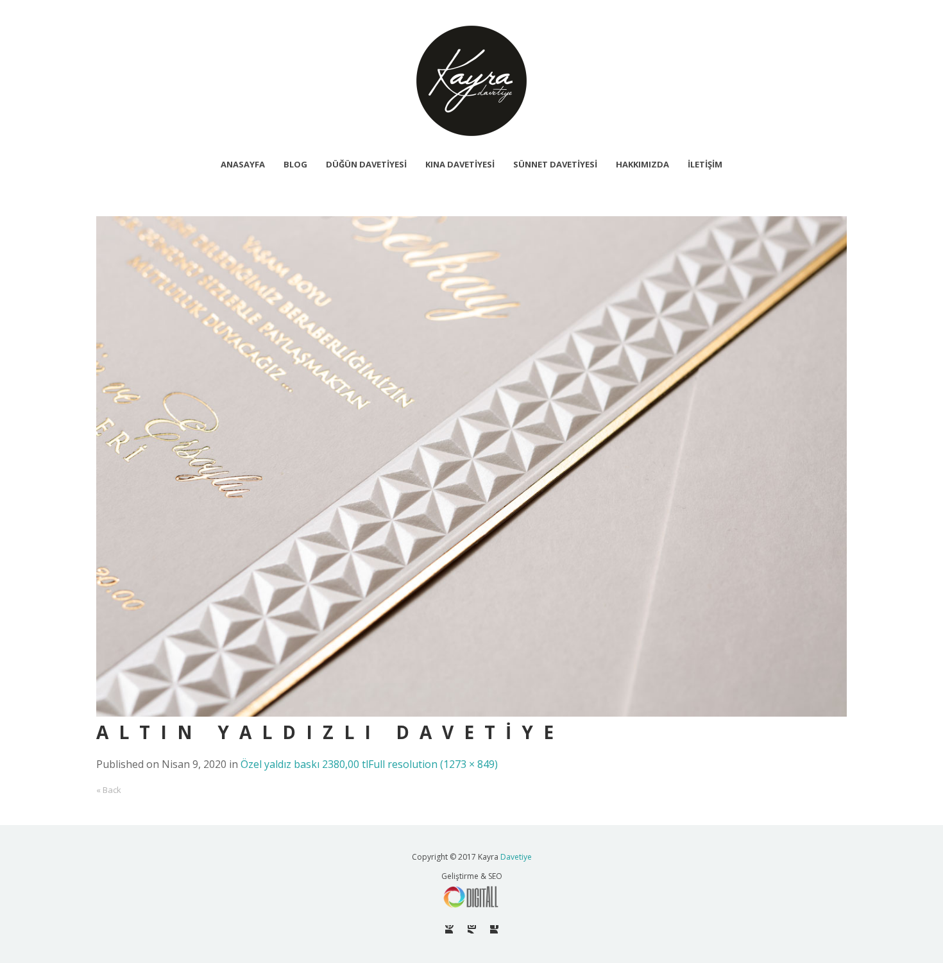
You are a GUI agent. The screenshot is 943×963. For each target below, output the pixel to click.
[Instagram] (472, 929)
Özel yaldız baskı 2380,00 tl (304, 764)
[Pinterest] (449, 929)
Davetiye (516, 856)
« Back (108, 790)
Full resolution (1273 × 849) (433, 764)
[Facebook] (494, 929)
